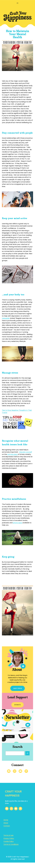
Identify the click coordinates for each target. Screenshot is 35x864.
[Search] (27, 753)
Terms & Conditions (11, 844)
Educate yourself (25, 452)
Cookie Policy (9, 841)
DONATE (17, 705)
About (6, 823)
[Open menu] (17, 3)
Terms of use (8, 835)
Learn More (17, 688)
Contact (7, 826)
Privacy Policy (9, 838)
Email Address (9, 730)
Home (6, 820)
